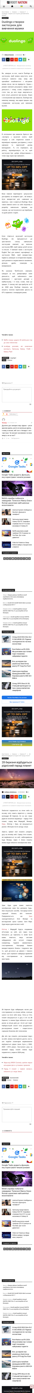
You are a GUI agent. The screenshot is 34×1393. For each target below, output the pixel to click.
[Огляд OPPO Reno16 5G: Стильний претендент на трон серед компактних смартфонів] (6, 685)
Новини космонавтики (9, 495)
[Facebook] (3, 59)
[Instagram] (21, 558)
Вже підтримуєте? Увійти (17, 702)
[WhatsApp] (24, 59)
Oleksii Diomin (9, 55)
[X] (8, 59)
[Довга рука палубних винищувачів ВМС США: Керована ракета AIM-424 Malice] (6, 673)
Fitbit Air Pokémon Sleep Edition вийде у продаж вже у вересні (22, 545)
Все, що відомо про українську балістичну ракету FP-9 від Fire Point (21, 663)
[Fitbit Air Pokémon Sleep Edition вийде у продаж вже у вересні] (6, 545)
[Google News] (29, 558)
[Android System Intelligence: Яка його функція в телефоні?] (6, 512)
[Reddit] (18, 558)
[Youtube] (26, 558)
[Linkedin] (15, 558)
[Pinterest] (12, 59)
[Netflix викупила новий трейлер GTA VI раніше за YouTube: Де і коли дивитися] (6, 533)
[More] (29, 59)
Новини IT (23, 12)
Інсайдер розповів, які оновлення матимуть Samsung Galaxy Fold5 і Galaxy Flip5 (18, 349)
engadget (13, 358)
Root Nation (5, 12)
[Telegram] (20, 59)
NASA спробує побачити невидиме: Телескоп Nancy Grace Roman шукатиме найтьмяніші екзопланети (17, 501)
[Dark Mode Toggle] (32, 1386)
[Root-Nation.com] (17, 2)
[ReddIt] (16, 59)
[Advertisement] (17, 313)
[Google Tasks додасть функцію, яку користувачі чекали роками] (17, 465)
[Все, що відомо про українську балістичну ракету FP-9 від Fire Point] (6, 663)
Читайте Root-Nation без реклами (17, 697)
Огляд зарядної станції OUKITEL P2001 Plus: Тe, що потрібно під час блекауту (15, 611)
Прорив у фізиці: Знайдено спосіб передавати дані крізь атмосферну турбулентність (15, 597)
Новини (14, 12)
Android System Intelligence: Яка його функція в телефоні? (22, 512)
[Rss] (4, 558)
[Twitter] (7, 558)
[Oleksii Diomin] (3, 55)
